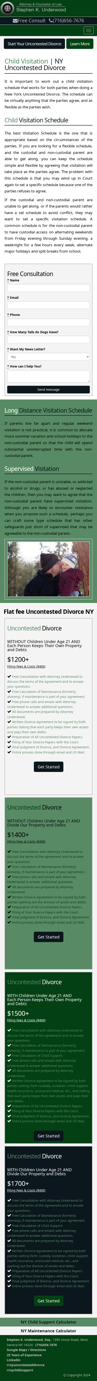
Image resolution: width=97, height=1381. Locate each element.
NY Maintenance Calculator (48, 1330)
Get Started (49, 766)
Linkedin (13, 1360)
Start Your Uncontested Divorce (34, 43)
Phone (13, 315)
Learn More (80, 43)
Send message (48, 389)
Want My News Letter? (26, 349)
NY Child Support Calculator (48, 1322)
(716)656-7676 (68, 20)
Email (12, 297)
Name (13, 280)
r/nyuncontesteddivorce (25, 1365)
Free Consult (32, 20)
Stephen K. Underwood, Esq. (29, 1340)
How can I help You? (24, 366)
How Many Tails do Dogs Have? (32, 332)
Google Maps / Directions (26, 1350)
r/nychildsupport (20, 1370)
